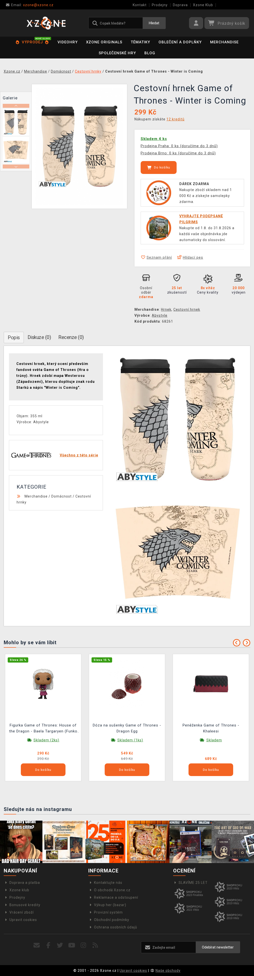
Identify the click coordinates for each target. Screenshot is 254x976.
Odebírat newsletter (218, 947)
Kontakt (140, 5)
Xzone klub (19, 890)
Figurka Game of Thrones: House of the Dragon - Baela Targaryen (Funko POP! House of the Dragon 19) (43, 729)
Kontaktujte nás (108, 883)
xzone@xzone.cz (32, 5)
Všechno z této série (79, 455)
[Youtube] (72, 945)
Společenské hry (117, 53)
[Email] (36, 945)
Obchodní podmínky (111, 920)
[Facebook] (48, 945)
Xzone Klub (203, 5)
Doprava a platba (24, 883)
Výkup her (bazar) (110, 905)
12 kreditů (175, 119)
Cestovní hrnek (186, 309)
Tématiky (140, 42)
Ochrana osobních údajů (115, 927)
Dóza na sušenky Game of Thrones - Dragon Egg (127, 728)
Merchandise (224, 42)
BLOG (149, 53)
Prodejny (160, 5)
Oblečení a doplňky (180, 42)
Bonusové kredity (24, 905)
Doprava (180, 5)
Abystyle (159, 315)
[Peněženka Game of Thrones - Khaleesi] (210, 683)
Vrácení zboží (21, 912)
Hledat (154, 23)
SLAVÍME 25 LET (193, 883)
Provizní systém (108, 912)
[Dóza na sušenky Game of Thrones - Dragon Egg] (127, 683)
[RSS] (95, 945)
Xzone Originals (104, 42)
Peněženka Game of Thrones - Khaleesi (211, 728)
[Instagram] (83, 945)
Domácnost (61, 496)
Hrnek (166, 309)
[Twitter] (60, 945)
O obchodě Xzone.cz (112, 890)
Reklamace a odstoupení (116, 897)
